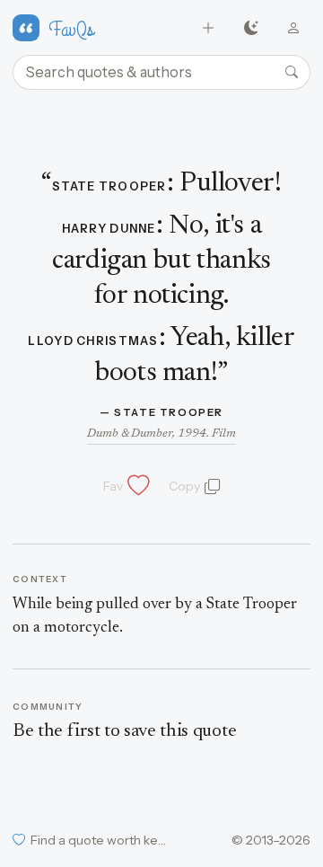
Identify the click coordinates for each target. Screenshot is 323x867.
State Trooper (109, 186)
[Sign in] (293, 28)
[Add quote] (208, 28)
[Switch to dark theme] (250, 28)
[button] (125, 486)
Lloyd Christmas (93, 341)
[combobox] (161, 73)
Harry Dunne (109, 228)
